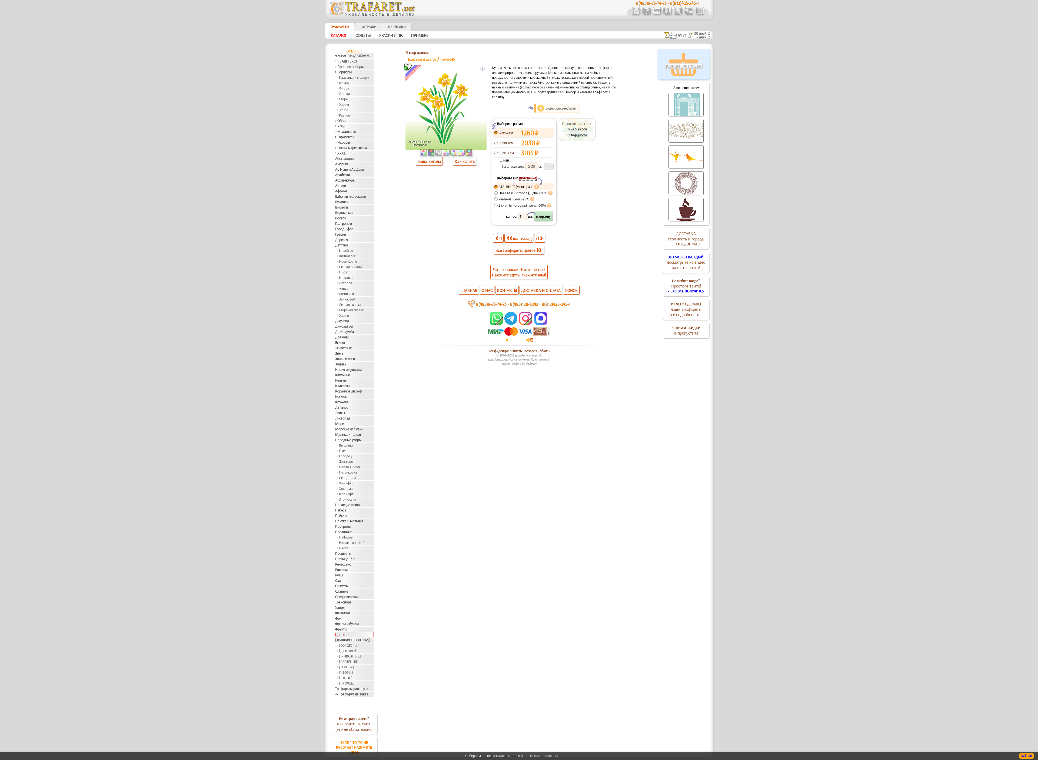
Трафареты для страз (351, 688)
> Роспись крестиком (351, 147)
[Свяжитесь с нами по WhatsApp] (497, 323)
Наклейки (397, 26)
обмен (545, 350)
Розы (339, 575)
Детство (341, 245)
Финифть (346, 483)
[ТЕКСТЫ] (346, 667)
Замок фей (347, 299)
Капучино (342, 374)
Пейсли (341, 515)
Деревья (341, 239)
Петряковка (348, 472)
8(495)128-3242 (524, 304)
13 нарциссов (577, 135)
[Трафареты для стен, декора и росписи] (636, 14)
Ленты (340, 412)
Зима (339, 353)
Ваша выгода (429, 161)
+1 (537, 238)
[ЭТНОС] (345, 677)
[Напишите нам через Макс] (540, 323)
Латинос (341, 407)
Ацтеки (340, 185)
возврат (530, 350)
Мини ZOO (347, 293)
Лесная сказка (350, 304)
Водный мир (344, 212)
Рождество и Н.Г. (352, 542)
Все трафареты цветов (515, 250)
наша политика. (546, 755)
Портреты (343, 526)
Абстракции (344, 158)
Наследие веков (347, 504)
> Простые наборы (349, 66)
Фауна (344, 82)
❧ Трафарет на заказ (351, 694)
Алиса (343, 288)
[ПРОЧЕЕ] (346, 683)
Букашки (341, 201)
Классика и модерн (354, 77)
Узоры (344, 104)
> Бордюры (343, 72)
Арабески (342, 174)
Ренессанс (343, 564)
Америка (342, 163)
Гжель (343, 450)
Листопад (342, 418)
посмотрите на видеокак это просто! (686, 262)
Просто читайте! (685, 285)
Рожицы (341, 569)
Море (343, 99)
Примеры (420, 35)
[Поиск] (678, 14)
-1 (500, 238)
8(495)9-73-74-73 (491, 304)
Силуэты (341, 585)
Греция (340, 234)
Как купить (465, 161)
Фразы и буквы (347, 623)
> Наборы (342, 142)
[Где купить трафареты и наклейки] (657, 14)
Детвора (345, 282)
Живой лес (347, 255)
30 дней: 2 (702, 33)
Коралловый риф (348, 391)
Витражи (369, 26)
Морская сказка (351, 310)
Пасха (343, 548)
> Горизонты (344, 136)
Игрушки (345, 277)
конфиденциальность (505, 350)
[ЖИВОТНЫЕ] (350, 656)
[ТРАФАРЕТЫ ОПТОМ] (352, 639)
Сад (338, 580)
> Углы (340, 126)
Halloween (346, 537)
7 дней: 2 (703, 37)
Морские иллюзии (349, 429)
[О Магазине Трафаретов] (646, 14)
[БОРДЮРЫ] (349, 645)
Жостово (346, 461)
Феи (338, 618)
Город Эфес (344, 228)
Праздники (343, 531)
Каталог (339, 35)
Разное (344, 115)
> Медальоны (345, 131)
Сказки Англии (350, 266)
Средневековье (346, 596)
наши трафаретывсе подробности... (686, 309)
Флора (344, 88)
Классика (342, 385)
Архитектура (345, 180)
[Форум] (688, 14)
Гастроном (343, 223)
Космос (341, 396)
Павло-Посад (349, 466)
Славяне (341, 591)
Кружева (342, 401)
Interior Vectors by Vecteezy (519, 363)
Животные (343, 347)
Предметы (343, 553)
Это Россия (347, 499)
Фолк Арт (346, 493)
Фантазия (342, 612)
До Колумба (344, 331)
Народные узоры (348, 439)
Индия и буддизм (348, 369)
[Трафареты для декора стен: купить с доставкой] (667, 14)
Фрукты (341, 629)
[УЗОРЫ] (346, 672)
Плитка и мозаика (349, 520)
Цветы (340, 634)
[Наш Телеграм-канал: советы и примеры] (510, 323)
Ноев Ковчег (348, 261)
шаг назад (522, 238)
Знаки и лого (345, 358)
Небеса (340, 510)
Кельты (341, 380)
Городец (345, 456)
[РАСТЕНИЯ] (348, 661)
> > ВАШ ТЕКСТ (346, 61)
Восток (340, 218)
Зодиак (340, 364)
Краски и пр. (391, 35)
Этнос (343, 109)
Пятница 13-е (345, 558)
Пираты (345, 272)
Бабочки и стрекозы (350, 196)
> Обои (340, 120)
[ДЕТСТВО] (347, 650)
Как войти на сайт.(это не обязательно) (354, 724)
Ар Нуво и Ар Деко (349, 169)
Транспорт (343, 602)
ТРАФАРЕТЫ (339, 26)
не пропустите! (685, 330)
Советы (363, 35)
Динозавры (344, 326)
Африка (341, 191)
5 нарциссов (577, 129)
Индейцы (346, 250)
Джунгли (342, 320)
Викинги (341, 207)
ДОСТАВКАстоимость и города (686, 238)
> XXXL (340, 153)
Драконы (342, 337)
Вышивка (346, 445)
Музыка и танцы (348, 434)
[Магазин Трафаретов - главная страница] (372, 14)
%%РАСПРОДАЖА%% (352, 55)
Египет (340, 342)
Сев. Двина (347, 477)
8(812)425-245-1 (556, 304)
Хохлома (346, 488)
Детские (345, 93)
